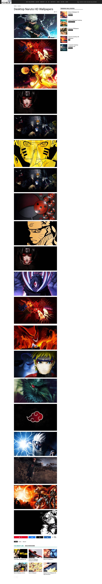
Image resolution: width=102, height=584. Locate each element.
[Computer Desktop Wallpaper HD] (63, 47)
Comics (15, 557)
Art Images (31, 557)
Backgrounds (72, 21)
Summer (70, 30)
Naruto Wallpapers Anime (19, 572)
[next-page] (17, 577)
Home (15, 6)
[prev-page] (15, 577)
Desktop (70, 15)
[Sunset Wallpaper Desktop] (63, 22)
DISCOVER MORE (30, 546)
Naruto (24, 541)
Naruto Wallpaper (32, 572)
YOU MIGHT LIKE (19, 546)
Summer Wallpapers (73, 28)
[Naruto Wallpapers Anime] (20, 567)
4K (69, 39)
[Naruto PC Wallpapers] (50, 553)
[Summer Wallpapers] (63, 31)
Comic (20, 541)
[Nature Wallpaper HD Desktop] (63, 14)
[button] (87, 1)
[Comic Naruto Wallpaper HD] (20, 553)
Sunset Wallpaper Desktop (75, 20)
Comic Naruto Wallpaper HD (20, 559)
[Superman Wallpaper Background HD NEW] (35, 553)
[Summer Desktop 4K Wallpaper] (63, 39)
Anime (45, 557)
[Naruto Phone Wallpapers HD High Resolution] (50, 567)
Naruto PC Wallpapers (48, 559)
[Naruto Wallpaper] (35, 567)
